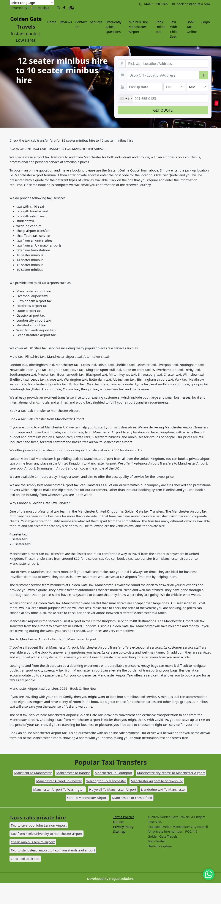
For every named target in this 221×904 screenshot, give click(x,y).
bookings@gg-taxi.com (193, 4)
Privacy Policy (123, 826)
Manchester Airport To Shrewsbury (157, 781)
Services (96, 22)
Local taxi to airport (25, 858)
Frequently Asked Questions (114, 27)
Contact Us (81, 24)
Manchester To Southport (113, 773)
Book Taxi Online (192, 27)
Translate (42, 7)
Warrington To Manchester (106, 781)
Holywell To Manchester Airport (112, 789)
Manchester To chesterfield (132, 797)
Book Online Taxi (160, 27)
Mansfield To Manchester (33, 773)
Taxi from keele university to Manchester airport (46, 833)
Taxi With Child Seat (174, 29)
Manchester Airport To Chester (59, 781)
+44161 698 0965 (155, 4)
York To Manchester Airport (87, 797)
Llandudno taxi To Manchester (163, 789)
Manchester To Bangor (73, 773)
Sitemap (119, 831)
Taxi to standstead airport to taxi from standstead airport (53, 850)
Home (51, 22)
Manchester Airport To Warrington (58, 789)
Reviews (66, 22)
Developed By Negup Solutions (110, 878)
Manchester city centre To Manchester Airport (171, 773)
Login (205, 22)
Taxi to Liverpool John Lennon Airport (38, 825)
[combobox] (125, 99)
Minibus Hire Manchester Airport (138, 27)
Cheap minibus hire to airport (33, 842)
